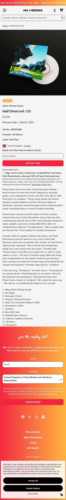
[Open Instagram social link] (36, 417)
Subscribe (33, 402)
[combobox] (33, 18)
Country (33, 371)
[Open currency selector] (54, 10)
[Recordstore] (33, 10)
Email (33, 358)
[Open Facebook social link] (22, 417)
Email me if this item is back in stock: (21, 150)
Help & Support (33, 456)
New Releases (33, 437)
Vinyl (33, 442)
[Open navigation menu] (4, 10)
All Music (33, 448)
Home (5, 26)
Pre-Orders (33, 432)
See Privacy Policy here (41, 185)
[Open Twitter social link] (29, 417)
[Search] (62, 18)
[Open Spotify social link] (43, 417)
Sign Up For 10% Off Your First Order (19, 3)
